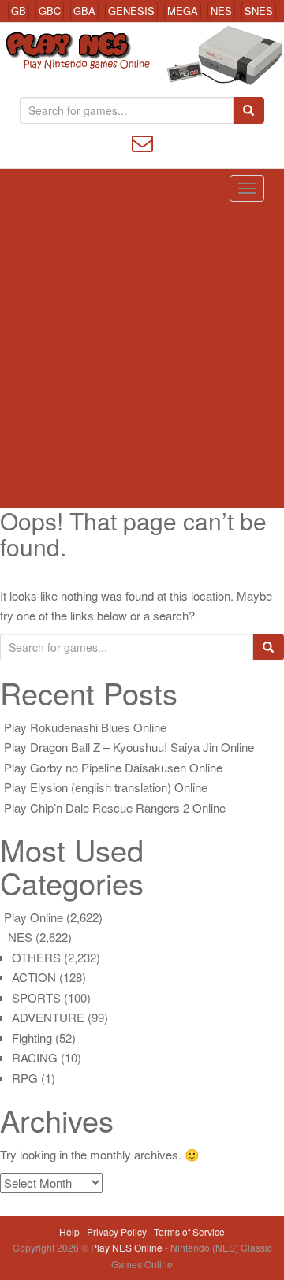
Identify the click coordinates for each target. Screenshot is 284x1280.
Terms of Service (189, 1231)
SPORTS (36, 997)
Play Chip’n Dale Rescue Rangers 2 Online (115, 807)
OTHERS (36, 957)
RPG (25, 1078)
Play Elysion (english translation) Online (105, 787)
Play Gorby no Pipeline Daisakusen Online (113, 767)
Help (69, 1231)
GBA (84, 10)
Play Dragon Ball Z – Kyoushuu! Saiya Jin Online (129, 747)
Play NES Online (128, 1247)
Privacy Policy (117, 1231)
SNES (259, 10)
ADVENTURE (48, 1017)
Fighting (32, 1037)
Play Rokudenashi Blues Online (85, 727)
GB (18, 10)
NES (221, 10)
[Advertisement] (142, 358)
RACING (35, 1057)
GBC (50, 10)
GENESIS (131, 10)
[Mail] (142, 141)
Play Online (33, 917)
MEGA (182, 10)
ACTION (34, 977)
